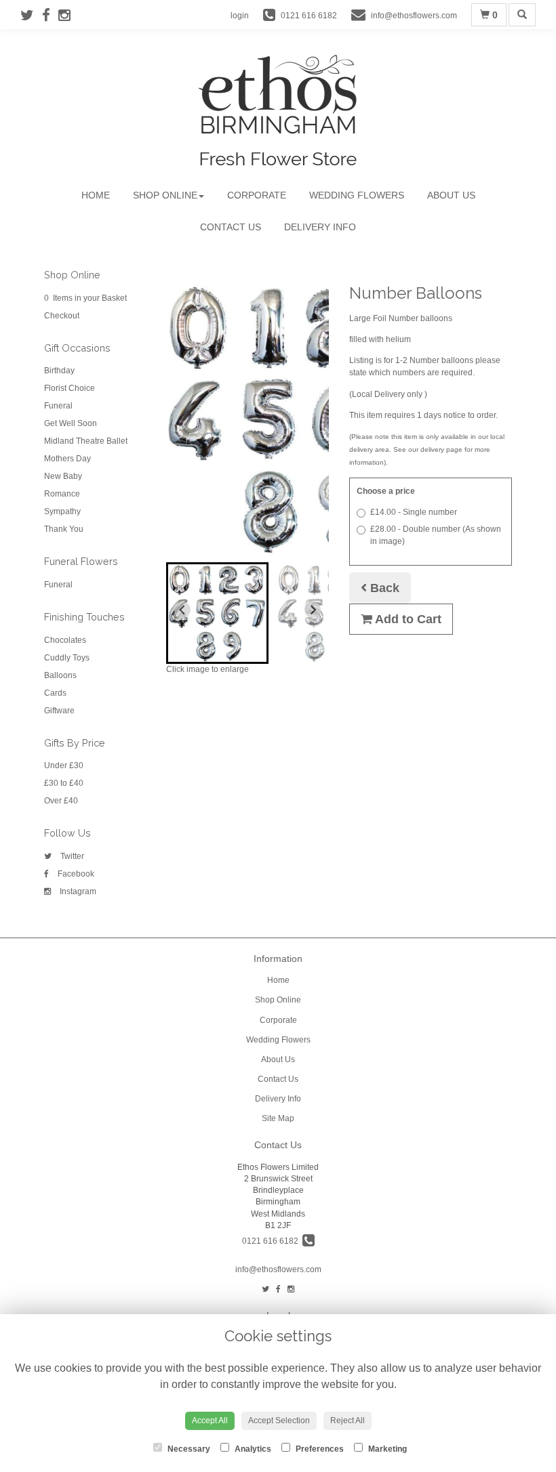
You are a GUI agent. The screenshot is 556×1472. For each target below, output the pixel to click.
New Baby (63, 476)
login (240, 15)
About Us (451, 195)
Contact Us (230, 227)
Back (383, 588)
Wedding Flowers (356, 195)
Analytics (252, 1449)
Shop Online (165, 195)
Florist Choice (69, 388)
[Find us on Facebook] (50, 15)
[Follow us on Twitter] (31, 15)
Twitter (71, 856)
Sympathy (62, 511)
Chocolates (65, 640)
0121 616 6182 (272, 1241)
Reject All (347, 1420)
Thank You (63, 529)
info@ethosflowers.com (278, 1269)
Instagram (77, 891)
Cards (55, 693)
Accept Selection (279, 1420)
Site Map (278, 1118)
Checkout (61, 315)
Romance (62, 494)
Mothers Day (67, 458)
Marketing (386, 1449)
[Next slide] (312, 610)
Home (95, 195)
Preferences (319, 1449)
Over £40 (61, 800)
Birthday (59, 370)
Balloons (60, 675)
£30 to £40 (63, 783)
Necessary (187, 1449)
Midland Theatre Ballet (85, 441)
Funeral (58, 406)
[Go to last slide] (182, 610)
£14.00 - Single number (413, 512)
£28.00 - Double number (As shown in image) (435, 535)
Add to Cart (406, 619)
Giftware (59, 710)
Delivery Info (320, 227)
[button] (217, 613)
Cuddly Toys (67, 658)
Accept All (210, 1420)
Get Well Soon (70, 423)
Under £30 (63, 765)
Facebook (75, 874)
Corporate (256, 195)
